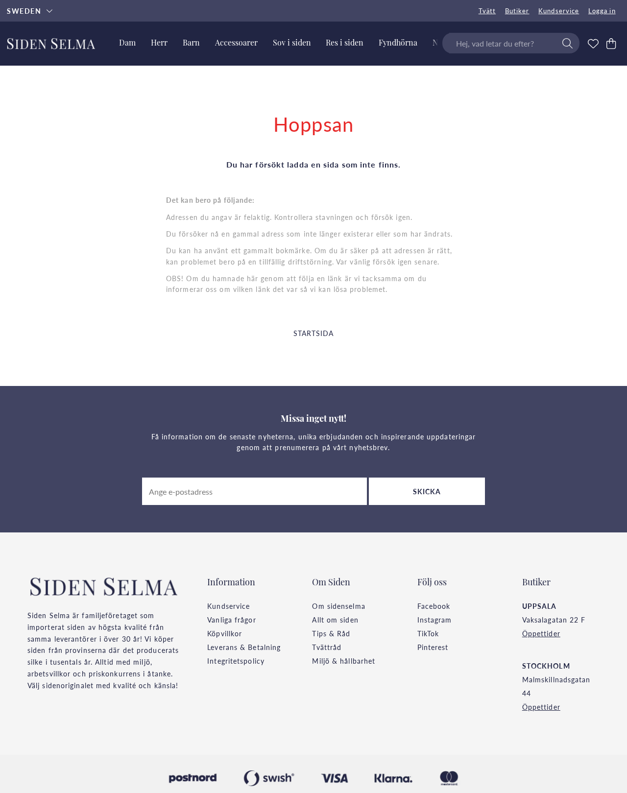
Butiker (517, 10)
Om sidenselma (338, 606)
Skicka (427, 491)
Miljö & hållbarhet (343, 661)
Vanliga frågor (231, 620)
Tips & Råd (331, 633)
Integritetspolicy (236, 661)
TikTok (428, 633)
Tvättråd (326, 647)
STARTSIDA (313, 333)
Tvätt (487, 10)
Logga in (602, 10)
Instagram (434, 620)
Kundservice (558, 10)
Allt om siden (335, 620)
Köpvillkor (224, 633)
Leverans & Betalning (244, 647)
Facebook (434, 606)
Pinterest (433, 647)
